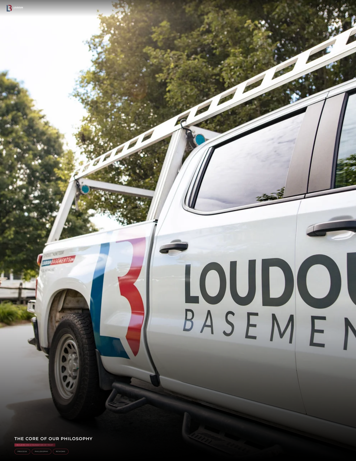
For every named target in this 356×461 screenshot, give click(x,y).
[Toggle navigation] (345, 8)
